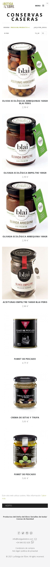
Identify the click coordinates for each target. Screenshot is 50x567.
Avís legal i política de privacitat (25, 551)
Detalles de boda (38, 517)
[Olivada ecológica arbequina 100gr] (25, 233)
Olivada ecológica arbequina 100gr (25, 236)
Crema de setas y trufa (25, 417)
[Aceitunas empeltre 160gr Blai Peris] (25, 298)
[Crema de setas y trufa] (25, 414)
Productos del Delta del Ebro (16, 517)
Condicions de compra (25, 548)
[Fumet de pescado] (25, 355)
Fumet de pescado (25, 359)
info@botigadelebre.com (23, 539)
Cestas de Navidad (25, 519)
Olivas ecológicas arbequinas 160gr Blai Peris (25, 102)
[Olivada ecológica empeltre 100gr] (25, 169)
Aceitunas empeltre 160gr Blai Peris (25, 302)
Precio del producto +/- (20, 27)
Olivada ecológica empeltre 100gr (25, 172)
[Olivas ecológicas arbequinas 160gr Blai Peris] (25, 97)
